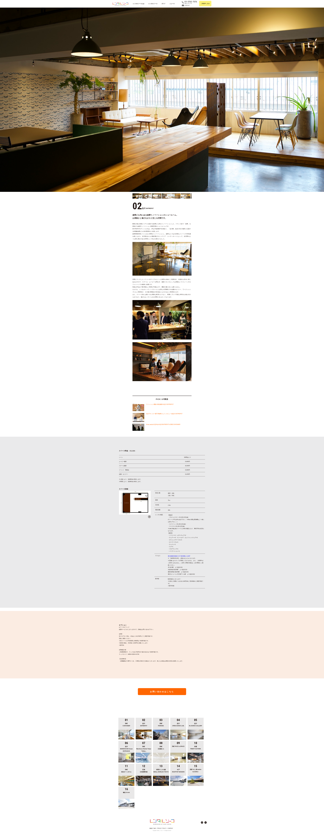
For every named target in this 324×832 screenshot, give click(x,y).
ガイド (163, 3)
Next (322, 99)
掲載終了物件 (152, 828)
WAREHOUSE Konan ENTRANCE (126, 749)
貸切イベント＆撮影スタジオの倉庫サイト (120, 4)
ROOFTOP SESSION (178, 771)
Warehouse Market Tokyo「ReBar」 (143, 749)
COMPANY (170, 828)
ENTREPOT (143, 724)
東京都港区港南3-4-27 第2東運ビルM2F (179, 556)
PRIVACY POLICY (161, 828)
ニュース (172, 3)
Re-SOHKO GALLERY (195, 724)
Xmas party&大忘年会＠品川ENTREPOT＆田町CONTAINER (163, 424)
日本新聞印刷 (143, 771)
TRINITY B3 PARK (195, 748)
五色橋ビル (161, 748)
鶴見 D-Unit (126, 792)
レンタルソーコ (152, 3)
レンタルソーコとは (138, 3)
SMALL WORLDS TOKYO (161, 771)
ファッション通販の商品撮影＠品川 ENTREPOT (160, 404)
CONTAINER (126, 724)
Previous (1, 99)
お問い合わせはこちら (162, 691)
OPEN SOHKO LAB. (178, 724)
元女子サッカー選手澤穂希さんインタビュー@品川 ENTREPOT (164, 413)
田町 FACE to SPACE (178, 746)
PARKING (161, 724)
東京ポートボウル (126, 771)
